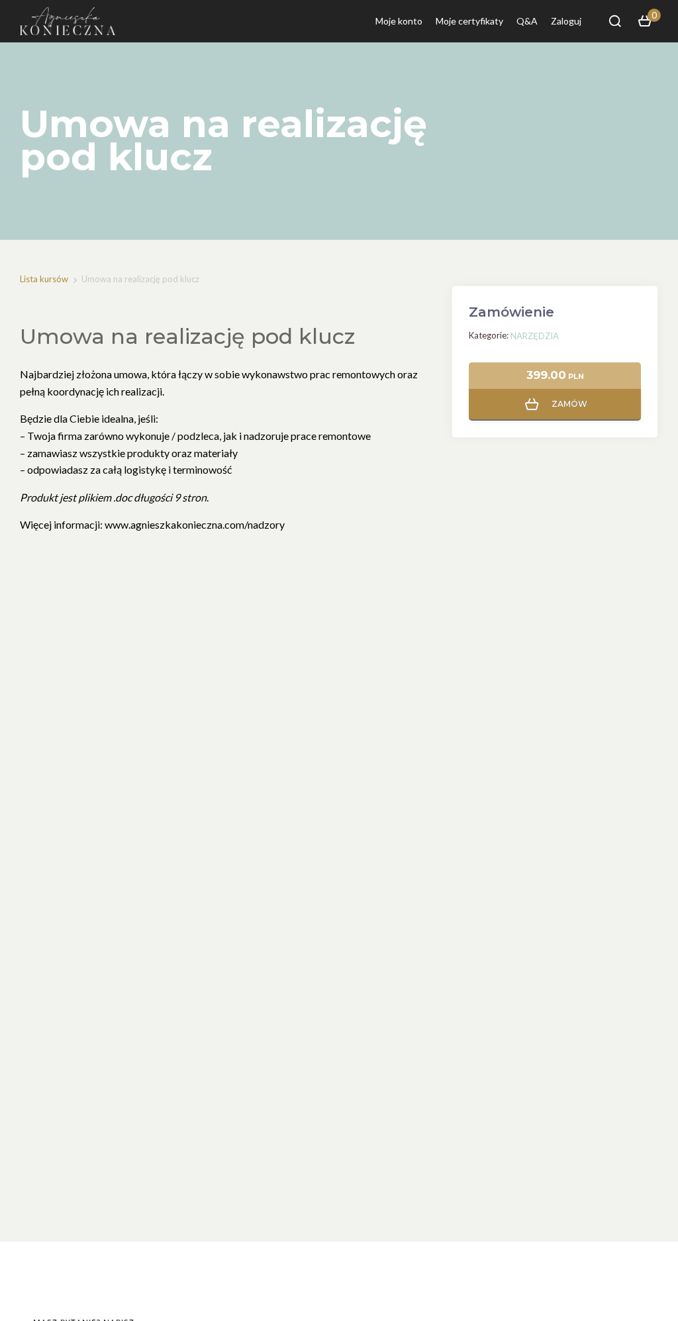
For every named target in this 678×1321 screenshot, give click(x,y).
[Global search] (615, 21)
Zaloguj (566, 20)
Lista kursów (44, 279)
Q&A (527, 20)
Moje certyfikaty (469, 20)
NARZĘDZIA (534, 336)
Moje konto (398, 20)
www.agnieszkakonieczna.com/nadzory (195, 524)
